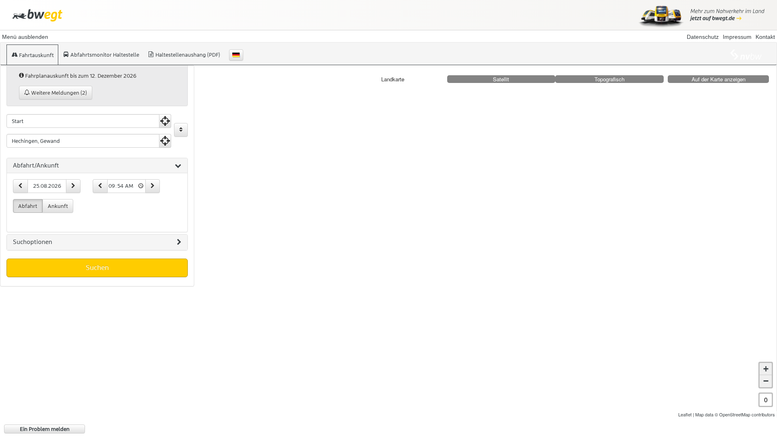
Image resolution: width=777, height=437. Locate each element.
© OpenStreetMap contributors (745, 414)
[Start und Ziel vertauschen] (181, 130)
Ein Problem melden (45, 429)
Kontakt (765, 37)
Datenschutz (703, 37)
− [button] (766, 381)
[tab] (97, 166)
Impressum (737, 37)
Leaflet (685, 414)
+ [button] (766, 369)
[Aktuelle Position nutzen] (165, 121)
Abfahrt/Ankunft (36, 165)
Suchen (97, 267)
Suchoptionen (32, 242)
